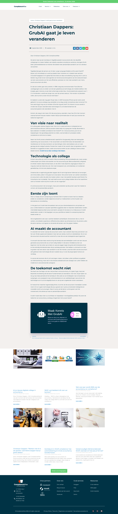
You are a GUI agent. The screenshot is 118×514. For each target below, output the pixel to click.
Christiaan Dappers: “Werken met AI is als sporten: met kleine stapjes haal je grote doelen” (27, 450)
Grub (40, 6)
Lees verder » (16, 404)
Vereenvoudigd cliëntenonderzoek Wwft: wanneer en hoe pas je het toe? (89, 450)
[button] (74, 48)
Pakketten (57, 6)
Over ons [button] (65, 6)
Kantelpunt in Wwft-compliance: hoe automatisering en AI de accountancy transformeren (58, 451)
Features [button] (75, 6)
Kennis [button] (47, 6)
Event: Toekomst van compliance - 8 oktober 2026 (59, 1)
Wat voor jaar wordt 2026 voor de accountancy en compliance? (88, 388)
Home (32, 20)
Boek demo (77, 314)
